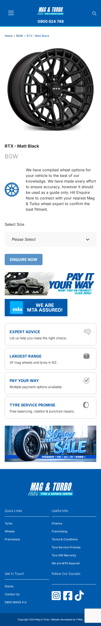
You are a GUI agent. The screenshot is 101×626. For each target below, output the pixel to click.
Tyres (8, 523)
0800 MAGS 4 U (16, 602)
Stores (9, 586)
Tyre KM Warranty (64, 555)
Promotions (12, 539)
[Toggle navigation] (11, 12)
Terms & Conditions (65, 539)
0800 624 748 (51, 21)
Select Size (14, 224)
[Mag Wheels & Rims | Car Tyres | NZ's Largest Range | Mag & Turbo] (50, 10)
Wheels (10, 531)
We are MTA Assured (65, 563)
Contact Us (12, 594)
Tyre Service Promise (66, 547)
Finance (57, 523)
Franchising (59, 531)
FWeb (79, 619)
